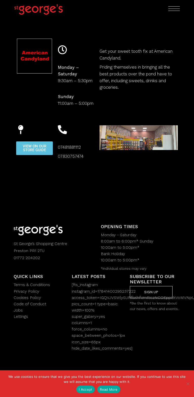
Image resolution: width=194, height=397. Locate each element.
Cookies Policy (27, 297)
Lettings (21, 316)
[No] (187, 383)
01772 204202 (27, 257)
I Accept (85, 389)
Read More (108, 389)
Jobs (18, 310)
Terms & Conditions (32, 284)
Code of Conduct (30, 303)
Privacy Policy (26, 291)
